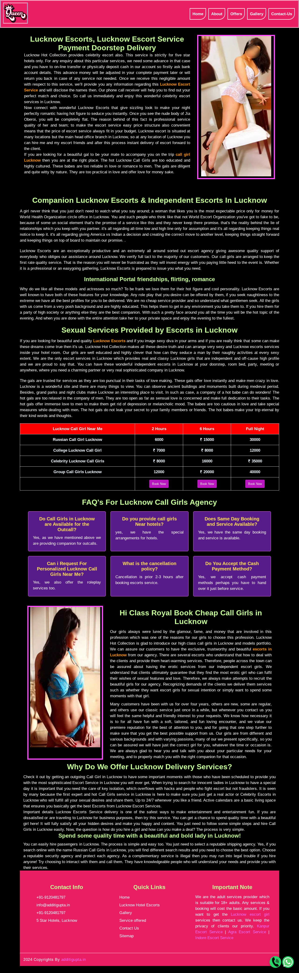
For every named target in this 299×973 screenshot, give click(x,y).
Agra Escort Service (247, 932)
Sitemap (126, 936)
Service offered (132, 920)
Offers (236, 14)
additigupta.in (73, 959)
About (216, 14)
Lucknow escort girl (250, 914)
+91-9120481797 (50, 897)
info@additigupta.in (53, 905)
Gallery (256, 14)
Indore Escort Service (214, 938)
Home (197, 14)
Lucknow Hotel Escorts (139, 905)
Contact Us (129, 928)
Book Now (159, 484)
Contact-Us (281, 14)
